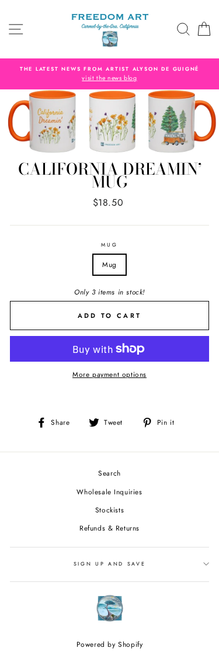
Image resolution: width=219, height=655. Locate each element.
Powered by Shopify (110, 644)
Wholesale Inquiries (109, 492)
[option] (109, 74)
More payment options (109, 374)
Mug (109, 244)
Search (109, 473)
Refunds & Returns (109, 528)
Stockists (109, 510)
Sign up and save (110, 563)
